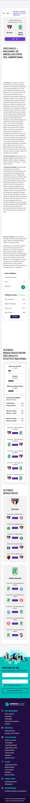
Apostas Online (10, 758)
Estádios (7, 724)
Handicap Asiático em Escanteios (15, 791)
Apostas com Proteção (12, 733)
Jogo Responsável (11, 745)
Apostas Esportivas (19, 798)
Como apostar (9, 714)
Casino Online (9, 753)
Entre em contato (10, 740)
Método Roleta (9, 750)
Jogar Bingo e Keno (11, 748)
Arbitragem (8, 719)
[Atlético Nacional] (20, 27)
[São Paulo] (9, 27)
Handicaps (8, 716)
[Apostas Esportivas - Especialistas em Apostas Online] (15, 704)
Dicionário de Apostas (12, 721)
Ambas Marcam (10, 731)
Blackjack (8, 755)
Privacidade (9, 743)
